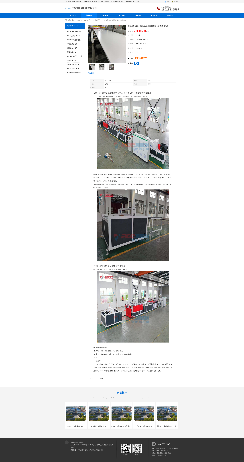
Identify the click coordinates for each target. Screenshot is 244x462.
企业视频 (105, 15)
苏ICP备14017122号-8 (89, 445)
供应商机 (89, 15)
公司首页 (73, 15)
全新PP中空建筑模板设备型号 (144, 426)
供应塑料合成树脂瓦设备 (98, 426)
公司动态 (138, 15)
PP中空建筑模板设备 (74, 32)
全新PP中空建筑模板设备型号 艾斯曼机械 (123, 426)
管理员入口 (93, 450)
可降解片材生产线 (73, 64)
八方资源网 (81, 450)
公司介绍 (121, 15)
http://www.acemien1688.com (98, 379)
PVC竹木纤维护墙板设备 (75, 40)
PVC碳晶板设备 (72, 44)
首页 (72, 20)
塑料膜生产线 (71, 60)
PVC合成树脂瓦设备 (74, 36)
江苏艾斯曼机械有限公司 (102, 445)
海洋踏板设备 (71, 52)
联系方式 (170, 15)
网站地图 (100, 450)
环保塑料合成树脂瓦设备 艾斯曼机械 (76, 426)
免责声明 (87, 450)
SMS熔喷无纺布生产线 (74, 56)
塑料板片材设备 (72, 48)
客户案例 (154, 15)
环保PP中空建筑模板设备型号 (167, 426)
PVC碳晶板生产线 (88, 20)
